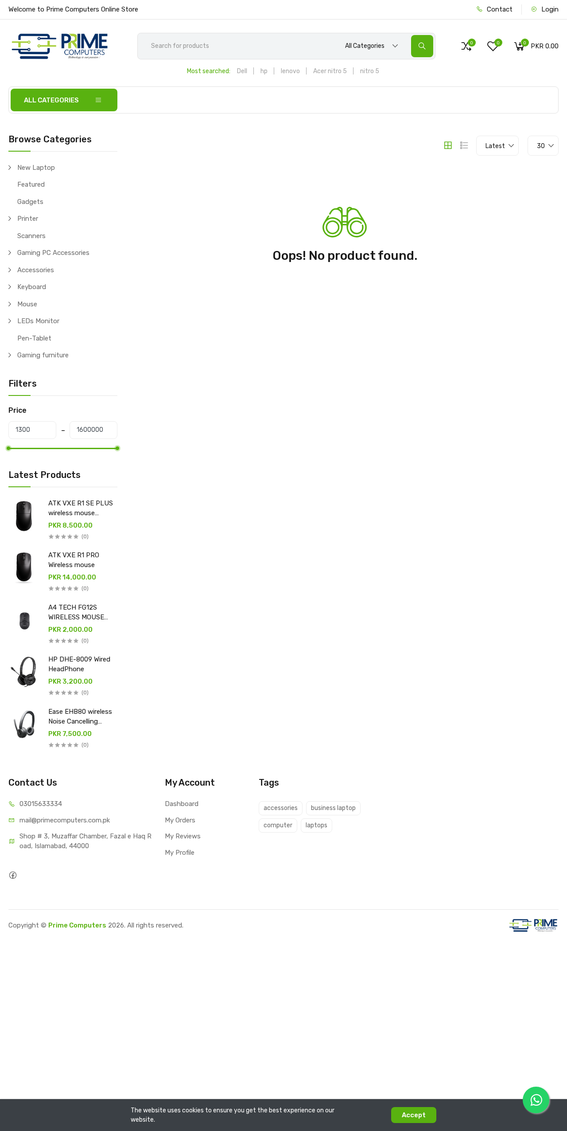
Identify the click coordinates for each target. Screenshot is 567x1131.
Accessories (35, 270)
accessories (281, 808)
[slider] (8, 448)
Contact (499, 9)
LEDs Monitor (38, 321)
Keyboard (31, 287)
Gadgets (30, 202)
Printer (27, 219)
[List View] (464, 145)
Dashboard (181, 804)
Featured (31, 184)
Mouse (27, 304)
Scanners (31, 236)
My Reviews (183, 836)
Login (549, 9)
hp (264, 71)
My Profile (179, 853)
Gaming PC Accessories (53, 253)
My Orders (180, 820)
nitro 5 (369, 71)
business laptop (333, 808)
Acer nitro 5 (330, 71)
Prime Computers (77, 925)
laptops (316, 825)
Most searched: (208, 71)
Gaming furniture (43, 355)
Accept (414, 1115)
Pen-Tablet (34, 338)
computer (278, 825)
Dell (242, 71)
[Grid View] (448, 145)
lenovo (290, 71)
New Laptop (36, 168)
